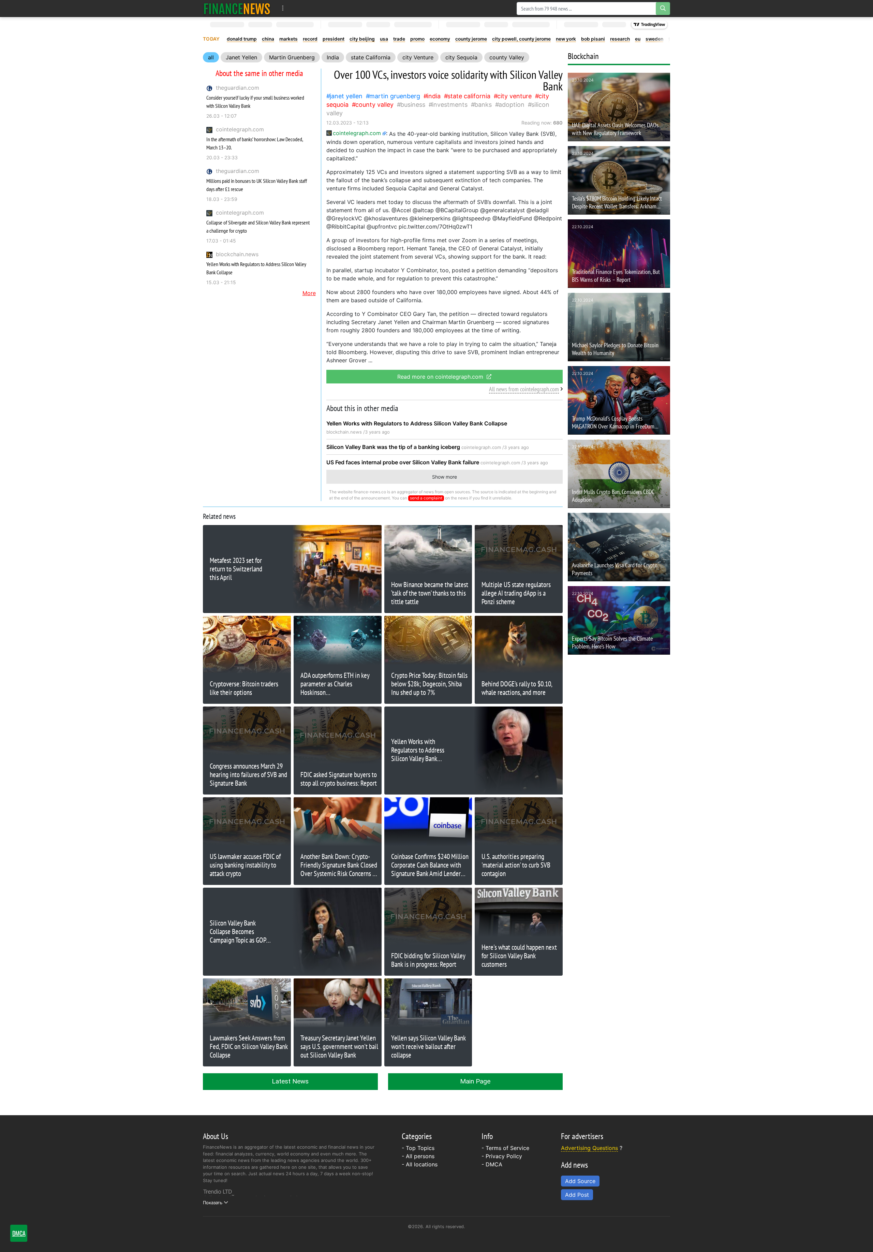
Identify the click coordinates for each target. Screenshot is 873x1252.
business (412, 104)
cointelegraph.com (240, 129)
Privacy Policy (504, 1156)
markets (288, 39)
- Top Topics (418, 1148)
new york (566, 39)
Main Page (475, 1081)
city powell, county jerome (521, 39)
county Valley (506, 57)
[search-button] (663, 8)
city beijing (362, 39)
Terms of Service (507, 1148)
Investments (450, 104)
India (333, 57)
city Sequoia (461, 57)
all (211, 57)
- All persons (418, 1156)
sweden (654, 39)
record (310, 39)
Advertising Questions (589, 1148)
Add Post (577, 1194)
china (268, 39)
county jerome (471, 39)
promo (417, 39)
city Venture (417, 57)
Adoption (511, 104)
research (620, 39)
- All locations (420, 1164)
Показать (212, 1202)
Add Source (580, 1181)
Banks (483, 104)
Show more (444, 477)
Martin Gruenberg (292, 57)
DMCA (494, 1164)
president (333, 39)
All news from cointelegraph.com (524, 389)
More (309, 293)
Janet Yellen (241, 57)
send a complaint (426, 497)
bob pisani (593, 39)
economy (440, 39)
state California (370, 57)
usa (384, 39)
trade (399, 39)
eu (637, 39)
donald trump (242, 39)
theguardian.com (237, 87)
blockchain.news (237, 254)
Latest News (290, 1081)
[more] (283, 8)
